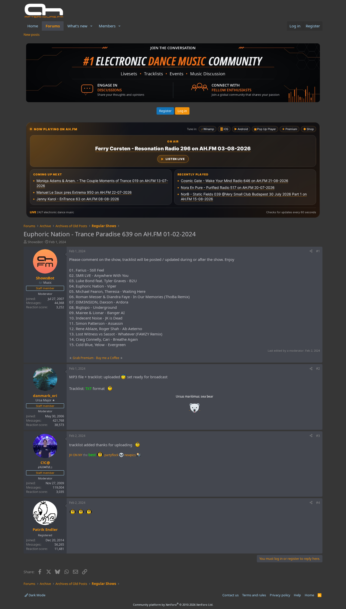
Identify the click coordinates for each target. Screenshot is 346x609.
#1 (318, 251)
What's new (77, 25)
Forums (53, 25)
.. (194, 409)
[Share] (311, 251)
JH (70, 455)
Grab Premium (83, 358)
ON (75, 455)
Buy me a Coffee (107, 358)
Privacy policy (280, 595)
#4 (318, 502)
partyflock (111, 455)
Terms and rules (254, 595)
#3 (318, 436)
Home (32, 25)
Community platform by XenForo (173, 604)
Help (297, 595)
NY (80, 455)
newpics (130, 455)
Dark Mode (36, 595)
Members (107, 25)
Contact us (230, 595)
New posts (32, 34)
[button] (91, 26)
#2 (318, 368)
